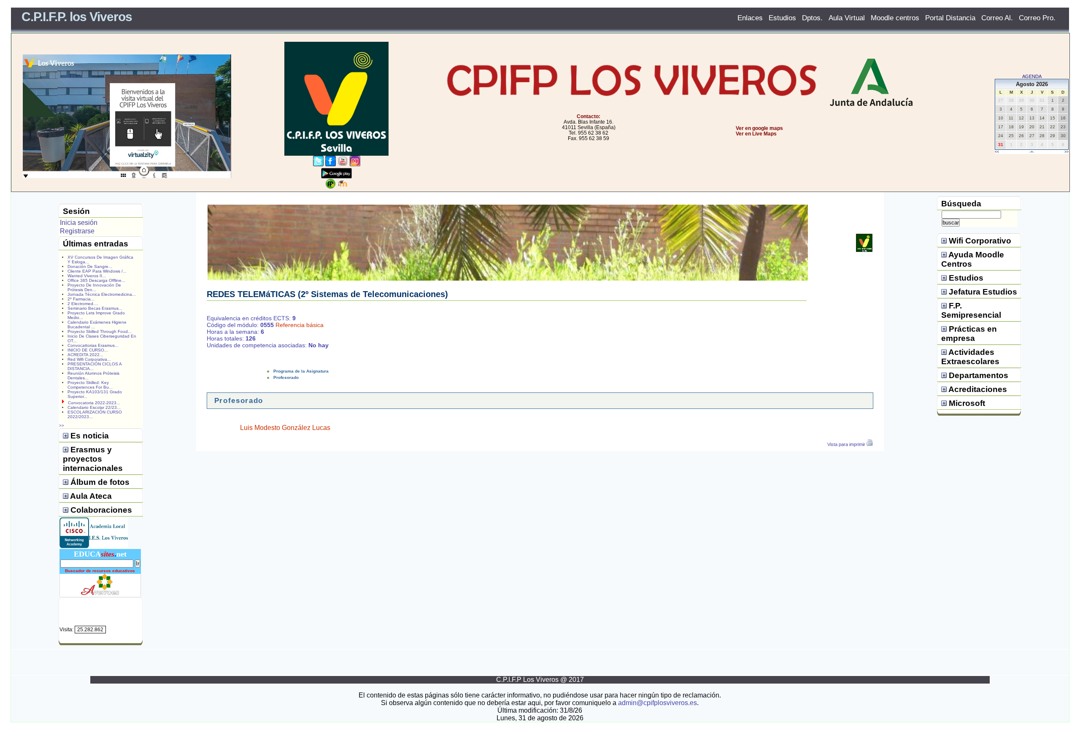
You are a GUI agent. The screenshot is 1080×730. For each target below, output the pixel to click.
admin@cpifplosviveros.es (657, 702)
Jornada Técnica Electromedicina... (102, 294)
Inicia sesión (78, 222)
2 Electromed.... (83, 303)
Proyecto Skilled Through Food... (100, 331)
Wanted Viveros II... (87, 275)
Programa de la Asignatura (301, 371)
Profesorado (286, 377)
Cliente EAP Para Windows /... (97, 271)
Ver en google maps (759, 128)
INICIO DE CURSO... (88, 350)
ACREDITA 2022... (85, 354)
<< (997, 152)
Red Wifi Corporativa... (89, 359)
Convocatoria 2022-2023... (94, 402)
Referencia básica (299, 325)
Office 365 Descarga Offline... (96, 280)
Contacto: (588, 116)
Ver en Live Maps (756, 134)
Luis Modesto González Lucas (285, 427)
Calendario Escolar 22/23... (94, 407)
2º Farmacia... (81, 299)
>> (1066, 152)
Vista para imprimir (847, 444)
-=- (1031, 152)
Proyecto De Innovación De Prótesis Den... (94, 287)
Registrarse (77, 231)
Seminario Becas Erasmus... (95, 308)
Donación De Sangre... (90, 266)
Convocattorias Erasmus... (93, 345)
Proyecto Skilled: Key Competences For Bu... (90, 384)
